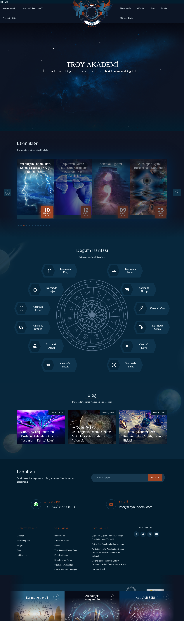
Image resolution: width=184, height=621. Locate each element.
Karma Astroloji (10, 8)
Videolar (141, 8)
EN (7, 1)
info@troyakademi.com (135, 507)
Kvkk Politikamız (61, 555)
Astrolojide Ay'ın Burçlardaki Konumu (108, 544)
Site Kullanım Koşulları (63, 565)
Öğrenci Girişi (126, 18)
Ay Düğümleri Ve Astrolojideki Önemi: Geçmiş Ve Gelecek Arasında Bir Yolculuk (108, 552)
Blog (153, 8)
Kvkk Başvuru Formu (63, 560)
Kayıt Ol (155, 477)
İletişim (164, 8)
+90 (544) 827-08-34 (60, 507)
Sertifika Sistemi (61, 540)
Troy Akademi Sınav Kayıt (65, 550)
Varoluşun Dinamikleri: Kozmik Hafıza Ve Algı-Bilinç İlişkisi (142, 436)
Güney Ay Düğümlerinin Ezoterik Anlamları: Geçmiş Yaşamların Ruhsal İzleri (40, 436)
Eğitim (57, 545)
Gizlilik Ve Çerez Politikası (65, 569)
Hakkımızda (125, 8)
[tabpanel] (35, 189)
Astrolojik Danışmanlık (33, 8)
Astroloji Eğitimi (10, 18)
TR (2, 1)
